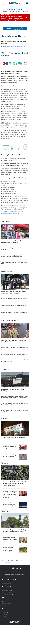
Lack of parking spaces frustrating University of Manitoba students (14, 530)
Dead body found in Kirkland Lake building (12, 390)
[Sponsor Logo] (15, 28)
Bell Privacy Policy (7, 590)
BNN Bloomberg (6, 603)
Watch (12, 11)
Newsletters (19, 560)
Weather (5, 11)
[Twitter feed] (10, 568)
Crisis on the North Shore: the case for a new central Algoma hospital (14, 348)
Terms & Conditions (7, 592)
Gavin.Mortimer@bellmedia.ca (15, 47)
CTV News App (6, 562)
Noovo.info (5, 612)
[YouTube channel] (17, 568)
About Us (4, 560)
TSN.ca (4, 605)
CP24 (3, 601)
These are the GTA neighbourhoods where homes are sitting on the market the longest (14, 483)
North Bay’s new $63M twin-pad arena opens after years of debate (13, 292)
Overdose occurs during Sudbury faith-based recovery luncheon (14, 242)
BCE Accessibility (6, 583)
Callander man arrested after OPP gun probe (14, 312)
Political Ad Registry (7, 594)
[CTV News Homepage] (15, 3)
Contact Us (11, 560)
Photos (18, 11)
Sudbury (24, 11)
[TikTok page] (13, 568)
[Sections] (3, 3)
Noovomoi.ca (5, 614)
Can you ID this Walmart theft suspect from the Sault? (13, 341)
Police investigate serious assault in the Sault (14, 354)
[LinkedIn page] (20, 568)
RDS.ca (4, 616)
